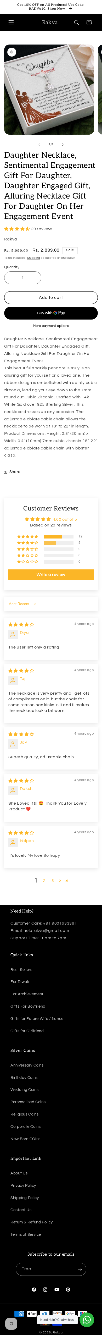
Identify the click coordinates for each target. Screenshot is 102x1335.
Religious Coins (24, 1114)
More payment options (51, 326)
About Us (19, 1173)
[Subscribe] (80, 1269)
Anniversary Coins (27, 1065)
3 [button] (53, 880)
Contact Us (20, 1210)
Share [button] (14, 472)
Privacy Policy (23, 1186)
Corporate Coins (25, 1127)
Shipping (33, 257)
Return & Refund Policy (31, 1222)
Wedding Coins (24, 1090)
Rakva (58, 1332)
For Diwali (19, 982)
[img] (21, 625)
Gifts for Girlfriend (27, 1031)
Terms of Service (25, 1235)
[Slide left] (39, 144)
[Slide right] (63, 144)
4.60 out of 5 (65, 519)
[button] (11, 23)
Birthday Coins (24, 1078)
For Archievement (26, 994)
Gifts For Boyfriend (28, 1006)
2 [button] (44, 880)
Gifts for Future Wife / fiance (37, 1019)
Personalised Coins (28, 1102)
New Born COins (25, 1139)
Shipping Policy (24, 1198)
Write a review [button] (51, 575)
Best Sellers (21, 970)
